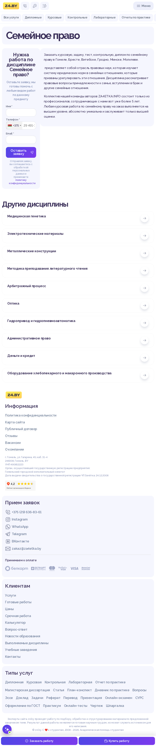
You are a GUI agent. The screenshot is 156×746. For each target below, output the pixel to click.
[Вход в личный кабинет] (34, 6)
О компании (14, 449)
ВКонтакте (20, 541)
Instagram (19, 519)
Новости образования (22, 636)
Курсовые (55, 17)
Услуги (10, 595)
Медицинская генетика (26, 216)
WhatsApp (20, 527)
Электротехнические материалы (35, 234)
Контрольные (77, 17)
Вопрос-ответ (16, 629)
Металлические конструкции (31, 251)
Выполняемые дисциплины (26, 643)
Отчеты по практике (136, 17)
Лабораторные (104, 17)
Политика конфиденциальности (30, 415)
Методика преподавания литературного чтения (47, 268)
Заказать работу (41, 741)
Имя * (9, 106)
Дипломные (33, 17)
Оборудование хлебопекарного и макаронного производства (59, 373)
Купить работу (119, 741)
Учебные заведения (21, 650)
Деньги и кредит (21, 356)
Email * (10, 133)
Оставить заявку (18, 152)
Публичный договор (21, 429)
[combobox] (14, 125)
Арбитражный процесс (26, 286)
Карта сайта (15, 422)
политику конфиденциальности (22, 182)
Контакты (13, 657)
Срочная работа (18, 616)
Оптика (13, 303)
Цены (9, 609)
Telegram (19, 534)
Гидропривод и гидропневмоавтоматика (41, 321)
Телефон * (13, 119)
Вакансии (13, 443)
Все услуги (11, 17)
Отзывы (11, 436)
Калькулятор (15, 623)
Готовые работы (18, 602)
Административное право (29, 338)
